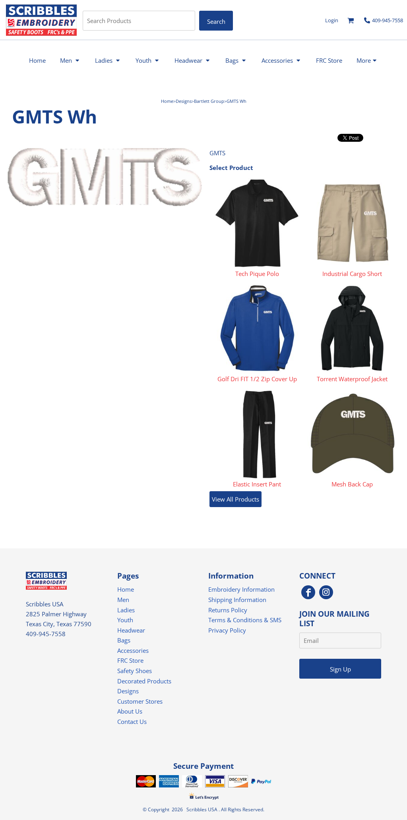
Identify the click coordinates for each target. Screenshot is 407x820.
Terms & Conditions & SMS (244, 620)
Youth (125, 620)
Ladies (126, 610)
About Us (129, 711)
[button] (350, 20)
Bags (123, 640)
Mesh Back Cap (352, 484)
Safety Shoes (134, 671)
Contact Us (132, 721)
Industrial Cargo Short (352, 274)
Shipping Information (237, 600)
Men (123, 600)
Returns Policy (227, 610)
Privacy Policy (227, 630)
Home (167, 101)
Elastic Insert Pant (257, 484)
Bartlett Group (209, 101)
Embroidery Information (241, 589)
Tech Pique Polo (257, 274)
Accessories (133, 650)
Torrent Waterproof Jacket (352, 379)
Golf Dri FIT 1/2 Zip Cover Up (257, 379)
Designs (184, 101)
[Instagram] (326, 592)
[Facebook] (308, 592)
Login (331, 20)
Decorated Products (144, 681)
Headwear (131, 630)
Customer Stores (140, 701)
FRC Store (130, 660)
